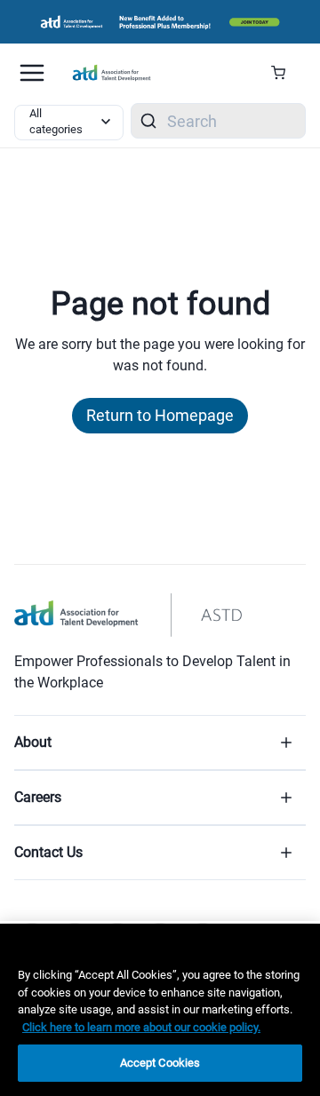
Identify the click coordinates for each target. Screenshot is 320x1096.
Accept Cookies (160, 1062)
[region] (160, 1010)
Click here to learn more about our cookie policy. (141, 1027)
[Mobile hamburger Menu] (32, 73)
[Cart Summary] (285, 73)
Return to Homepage (160, 415)
